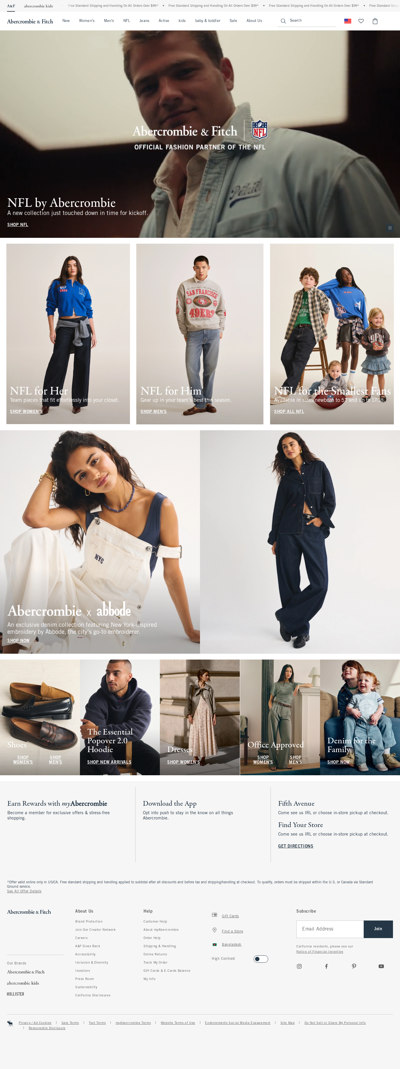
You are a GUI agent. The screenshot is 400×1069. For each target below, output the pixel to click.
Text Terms (97, 1023)
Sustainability (86, 987)
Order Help (152, 938)
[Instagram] (299, 966)
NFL (126, 21)
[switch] (214, 957)
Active (164, 21)
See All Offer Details (24, 891)
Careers (81, 938)
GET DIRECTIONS (295, 846)
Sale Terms (70, 1023)
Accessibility (85, 954)
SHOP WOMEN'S (26, 412)
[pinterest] (354, 966)
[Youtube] (381, 966)
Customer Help (155, 921)
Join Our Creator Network (95, 929)
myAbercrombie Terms (133, 1023)
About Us (254, 21)
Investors (82, 970)
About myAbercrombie (161, 929)
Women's (87, 21)
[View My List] (361, 21)
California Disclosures (92, 995)
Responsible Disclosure (47, 1028)
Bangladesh (232, 945)
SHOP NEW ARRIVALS (109, 762)
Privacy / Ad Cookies (35, 1023)
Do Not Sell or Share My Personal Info (335, 1023)
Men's (109, 21)
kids (182, 21)
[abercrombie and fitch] (30, 21)
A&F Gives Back (87, 946)
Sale (233, 21)
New (66, 21)
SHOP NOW (18, 641)
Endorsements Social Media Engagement (238, 1023)
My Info (149, 979)
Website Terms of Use (178, 1023)
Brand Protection (89, 921)
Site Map (288, 1023)
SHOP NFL (17, 225)
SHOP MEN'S (154, 412)
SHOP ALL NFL (289, 412)
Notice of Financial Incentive (319, 951)
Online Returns (155, 954)
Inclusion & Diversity (91, 962)
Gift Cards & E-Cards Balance (167, 970)
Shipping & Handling (159, 946)
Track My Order (155, 962)
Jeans (144, 21)
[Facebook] (326, 966)
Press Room (84, 979)
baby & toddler (207, 21)
